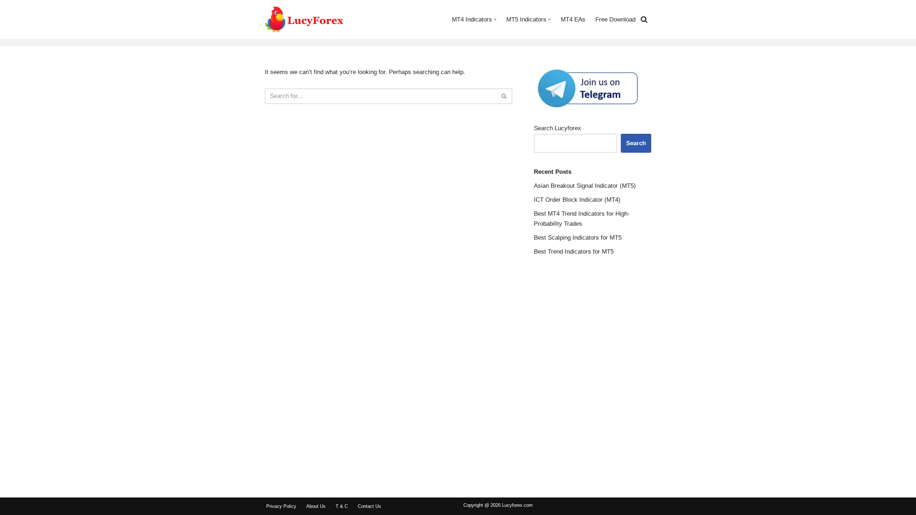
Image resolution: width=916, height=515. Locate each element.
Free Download (615, 19)
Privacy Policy (281, 506)
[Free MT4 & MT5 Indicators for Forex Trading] (304, 19)
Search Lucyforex (557, 128)
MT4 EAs (573, 19)
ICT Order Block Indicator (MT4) (577, 199)
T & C (342, 506)
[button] (495, 19)
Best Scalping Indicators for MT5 (578, 237)
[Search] (644, 19)
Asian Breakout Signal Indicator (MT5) (585, 185)
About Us (316, 506)
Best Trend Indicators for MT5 (574, 251)
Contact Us (369, 506)
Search (636, 143)
